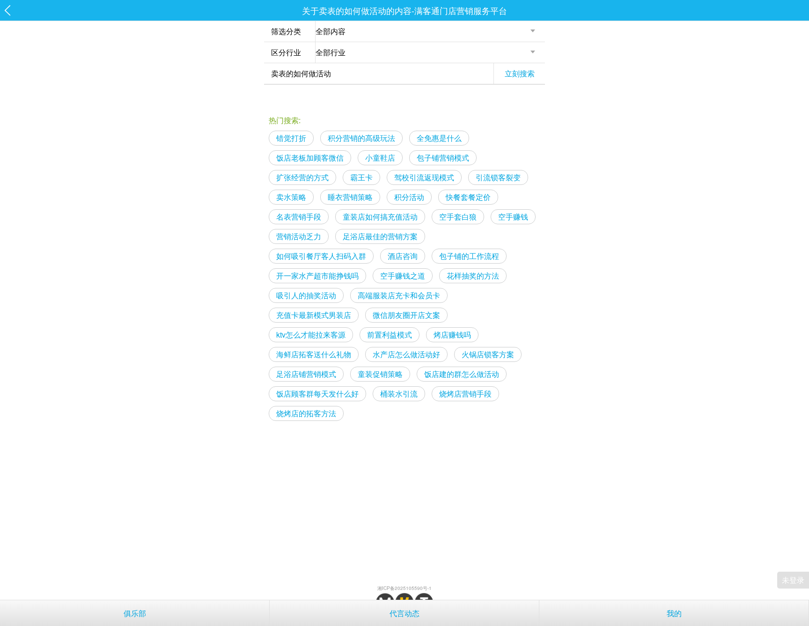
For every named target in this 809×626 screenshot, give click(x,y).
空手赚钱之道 (402, 275)
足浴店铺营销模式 (306, 373)
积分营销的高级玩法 (361, 138)
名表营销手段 (298, 216)
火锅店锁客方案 (488, 354)
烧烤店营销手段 (465, 393)
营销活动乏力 (298, 236)
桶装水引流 (399, 393)
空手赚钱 (513, 216)
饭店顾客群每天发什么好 (317, 393)
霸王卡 (361, 177)
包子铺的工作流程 (469, 255)
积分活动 (409, 196)
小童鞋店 (380, 157)
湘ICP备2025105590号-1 (404, 588)
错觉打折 (291, 138)
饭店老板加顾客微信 (310, 157)
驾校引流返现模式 (424, 177)
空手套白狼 (458, 216)
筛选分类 (286, 31)
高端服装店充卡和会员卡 (399, 295)
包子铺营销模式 (443, 157)
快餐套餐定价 (468, 196)
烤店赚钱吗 (452, 334)
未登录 (793, 579)
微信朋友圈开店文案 (406, 314)
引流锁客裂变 (498, 177)
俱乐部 (135, 613)
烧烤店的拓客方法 (306, 413)
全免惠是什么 (439, 138)
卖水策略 (291, 196)
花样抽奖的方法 (473, 275)
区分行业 (286, 52)
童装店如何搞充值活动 (380, 216)
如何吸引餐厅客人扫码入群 (321, 255)
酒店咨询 (403, 255)
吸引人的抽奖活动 (306, 295)
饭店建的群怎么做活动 (461, 373)
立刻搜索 (520, 73)
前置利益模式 (389, 334)
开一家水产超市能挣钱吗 (317, 275)
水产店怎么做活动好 (406, 354)
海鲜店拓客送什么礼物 (313, 354)
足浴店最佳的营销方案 (380, 236)
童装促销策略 (380, 373)
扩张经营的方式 (302, 177)
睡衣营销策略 (350, 196)
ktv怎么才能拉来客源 (311, 334)
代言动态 (404, 613)
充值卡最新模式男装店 (313, 314)
